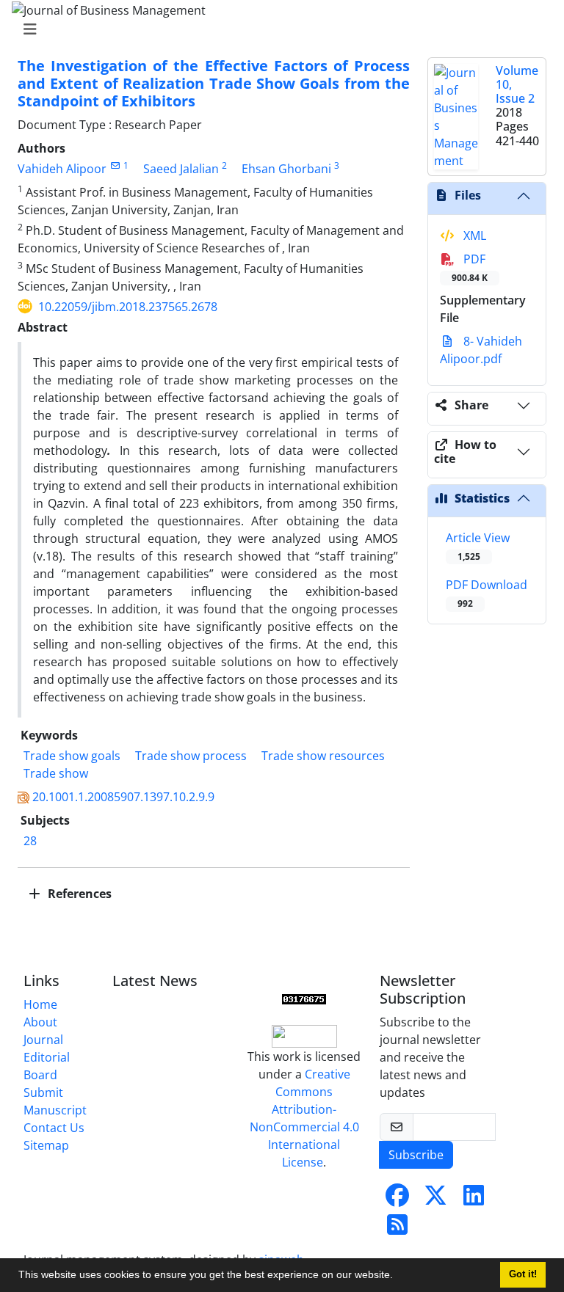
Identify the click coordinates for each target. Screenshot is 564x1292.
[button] (398, 1276)
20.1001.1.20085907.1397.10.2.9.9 (123, 797)
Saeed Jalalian (181, 169)
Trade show (56, 773)
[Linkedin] (473, 1199)
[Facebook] (397, 1199)
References (78, 894)
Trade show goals (72, 756)
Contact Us (54, 1128)
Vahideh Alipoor (62, 169)
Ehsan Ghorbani (286, 169)
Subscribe (416, 1155)
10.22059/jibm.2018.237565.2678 (127, 307)
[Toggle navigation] (277, 29)
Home (40, 1004)
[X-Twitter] (435, 1199)
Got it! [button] (523, 1274)
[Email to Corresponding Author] (114, 165)
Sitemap (46, 1145)
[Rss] (397, 1229)
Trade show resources (323, 756)
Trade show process (191, 756)
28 (30, 841)
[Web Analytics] (304, 998)
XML (473, 235)
